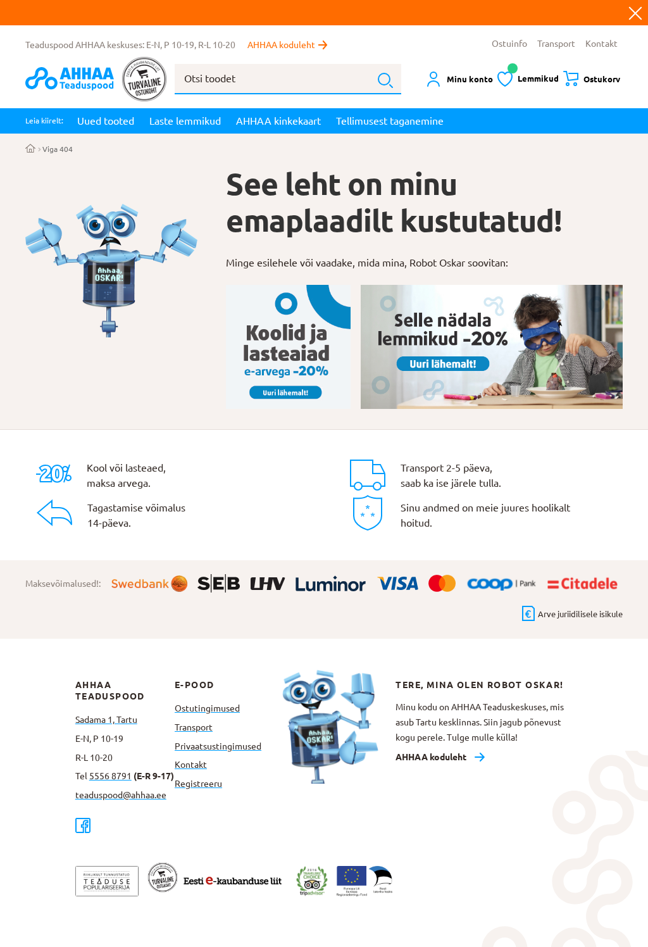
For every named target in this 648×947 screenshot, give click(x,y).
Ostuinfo (509, 44)
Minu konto (470, 79)
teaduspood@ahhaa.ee (120, 795)
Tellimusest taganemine (390, 121)
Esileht (30, 149)
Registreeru (198, 784)
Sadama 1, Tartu (106, 720)
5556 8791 (110, 776)
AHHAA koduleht (281, 45)
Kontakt (601, 44)
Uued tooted (105, 121)
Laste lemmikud (185, 121)
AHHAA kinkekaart (278, 121)
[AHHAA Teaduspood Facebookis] (125, 825)
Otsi (385, 80)
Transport (556, 44)
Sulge (635, 12)
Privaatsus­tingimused (218, 746)
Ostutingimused (207, 708)
